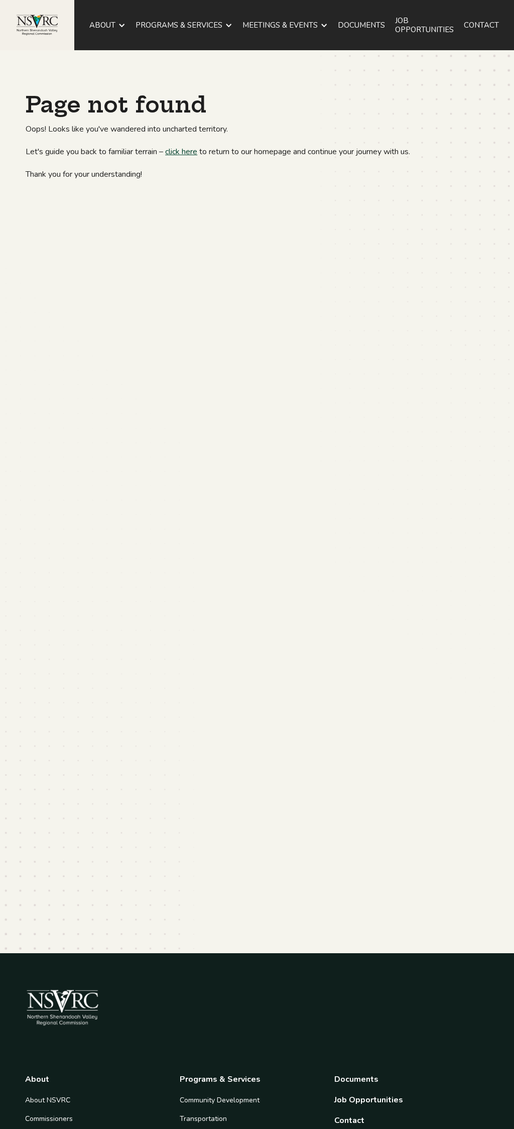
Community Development (220, 1100)
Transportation (203, 1118)
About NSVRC (47, 1100)
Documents (356, 1079)
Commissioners (49, 1118)
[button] (107, 25)
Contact (349, 1120)
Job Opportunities (368, 1100)
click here (181, 151)
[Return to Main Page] (37, 25)
